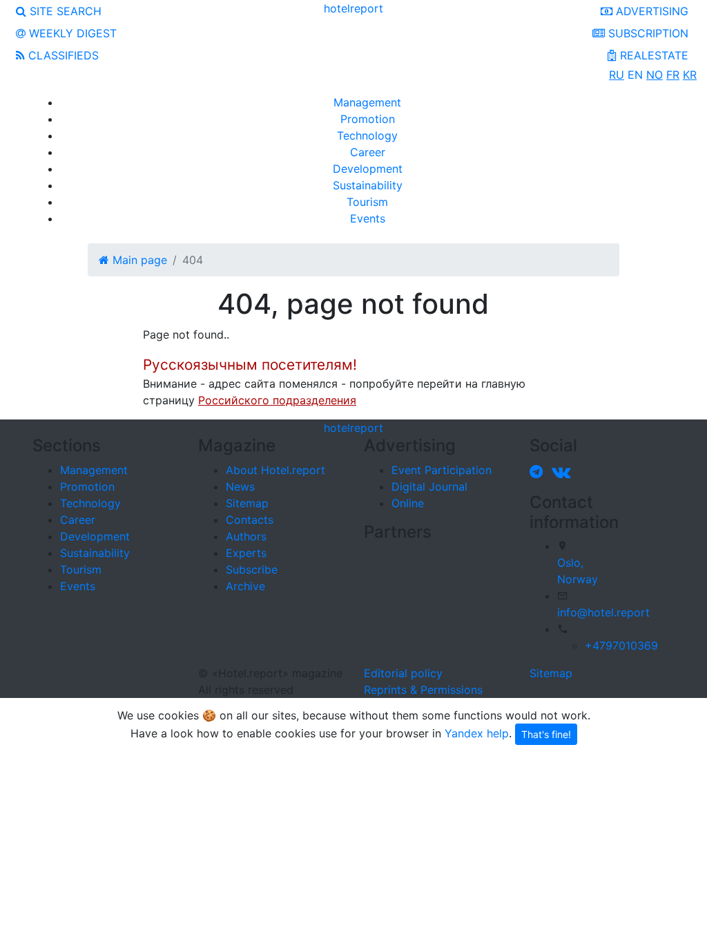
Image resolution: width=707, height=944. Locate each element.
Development (368, 169)
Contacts (249, 520)
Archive (245, 586)
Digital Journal (429, 486)
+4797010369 (621, 645)
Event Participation (441, 470)
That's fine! (546, 734)
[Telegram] (539, 471)
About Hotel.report (275, 470)
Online (407, 503)
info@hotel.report (603, 612)
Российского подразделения (277, 400)
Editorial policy (403, 673)
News (240, 486)
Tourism (367, 202)
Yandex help (477, 733)
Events (367, 218)
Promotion (367, 119)
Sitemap (247, 503)
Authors (246, 536)
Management (367, 102)
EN (635, 75)
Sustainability (368, 185)
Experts (246, 553)
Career (367, 152)
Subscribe (252, 569)
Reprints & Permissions (423, 690)
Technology (367, 135)
